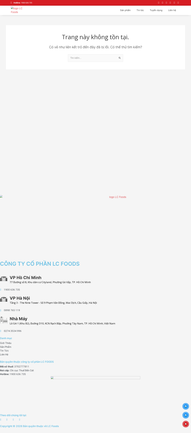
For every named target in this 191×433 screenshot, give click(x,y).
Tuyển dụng (156, 10)
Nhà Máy (18, 318)
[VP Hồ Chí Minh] (3, 278)
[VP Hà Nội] (3, 299)
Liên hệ (172, 10)
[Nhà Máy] (3, 319)
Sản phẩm (125, 10)
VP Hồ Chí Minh (25, 277)
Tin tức (140, 10)
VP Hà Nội (20, 298)
